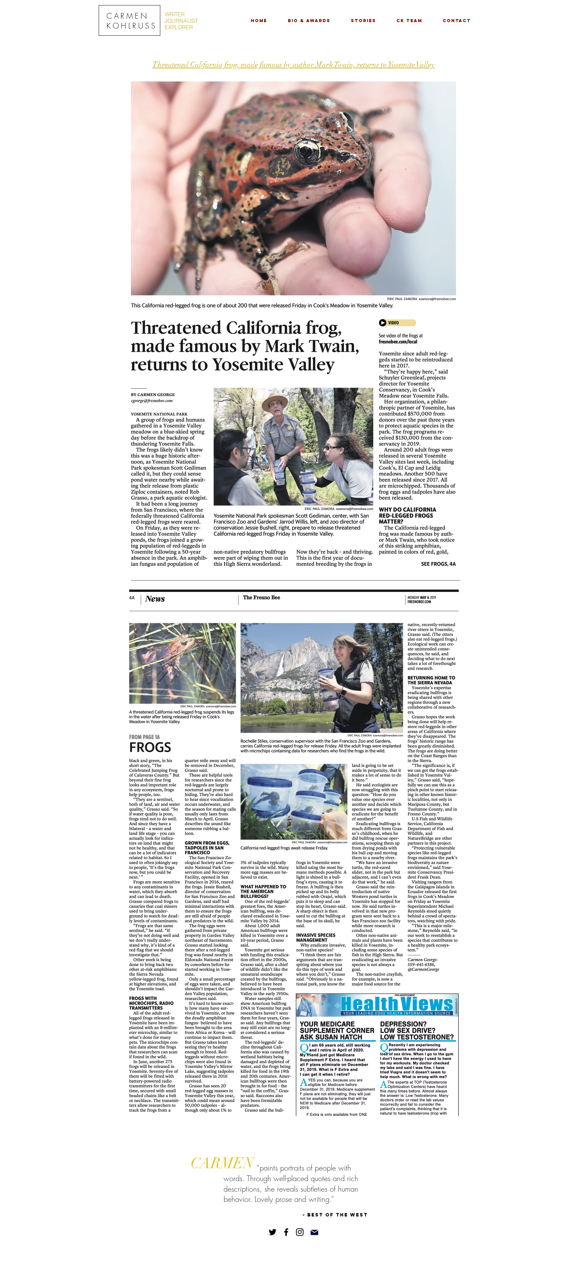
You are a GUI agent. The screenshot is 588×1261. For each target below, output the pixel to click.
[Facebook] (286, 1232)
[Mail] (314, 1232)
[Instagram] (300, 1232)
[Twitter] (272, 1232)
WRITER (175, 14)
